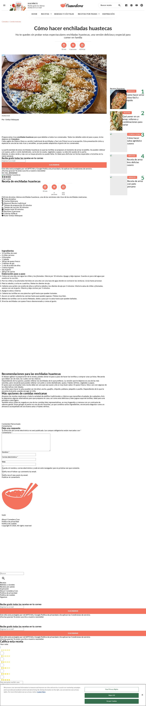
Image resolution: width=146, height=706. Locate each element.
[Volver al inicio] (65, 535)
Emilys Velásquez (12, 120)
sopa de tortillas (86, 398)
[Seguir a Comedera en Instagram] (131, 5)
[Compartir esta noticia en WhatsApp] (4, 122)
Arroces (131, 91)
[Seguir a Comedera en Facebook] (126, 5)
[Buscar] (3, 578)
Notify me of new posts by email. (15, 475)
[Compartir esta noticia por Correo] (21, 122)
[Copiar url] (7, 128)
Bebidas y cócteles (64, 14)
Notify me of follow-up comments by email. (19, 472)
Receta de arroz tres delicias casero (135, 162)
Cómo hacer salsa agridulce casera (134, 141)
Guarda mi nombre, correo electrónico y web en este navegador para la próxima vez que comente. (41, 468)
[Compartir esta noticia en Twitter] (15, 122)
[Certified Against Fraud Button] (10, 528)
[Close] (142, 694)
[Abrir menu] (4, 5)
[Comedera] (72, 5)
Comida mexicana (15, 22)
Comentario (7, 432)
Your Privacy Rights (111, 689)
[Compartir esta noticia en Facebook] (10, 122)
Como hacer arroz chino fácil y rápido (135, 98)
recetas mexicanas (19, 396)
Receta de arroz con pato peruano (135, 184)
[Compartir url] (4, 133)
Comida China (134, 134)
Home (34, 14)
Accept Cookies (112, 701)
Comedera (5, 22)
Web (3, 462)
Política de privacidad (51, 169)
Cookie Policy (41, 692)
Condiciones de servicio (82, 169)
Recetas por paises (87, 14)
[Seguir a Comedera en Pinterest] (141, 5)
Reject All (112, 695)
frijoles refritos (43, 406)
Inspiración (108, 14)
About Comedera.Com (11, 519)
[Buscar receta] (119, 5)
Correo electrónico (10, 457)
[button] (3, 177)
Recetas (45, 14)
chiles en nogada (20, 402)
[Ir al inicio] (73, 496)
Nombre (5, 452)
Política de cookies (9, 524)
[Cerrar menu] (2, 569)
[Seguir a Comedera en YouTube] (136, 5)
